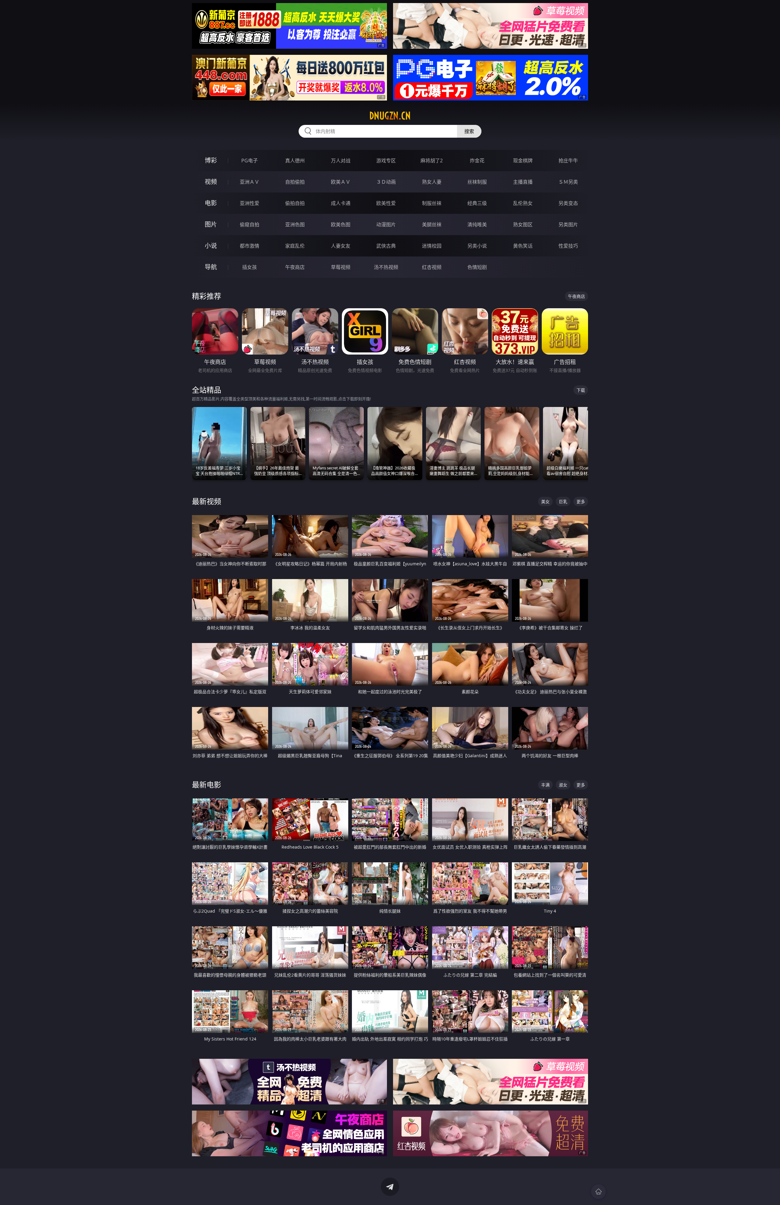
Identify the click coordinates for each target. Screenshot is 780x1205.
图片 (211, 224)
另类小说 (477, 245)
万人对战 (340, 160)
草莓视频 (340, 267)
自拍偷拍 (295, 181)
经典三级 (477, 203)
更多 (580, 501)
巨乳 (563, 501)
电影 (211, 203)
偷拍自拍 (295, 203)
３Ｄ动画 (386, 181)
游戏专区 (386, 160)
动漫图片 (386, 224)
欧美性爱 (386, 203)
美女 (545, 501)
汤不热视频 (386, 267)
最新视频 (206, 501)
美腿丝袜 (431, 224)
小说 (211, 246)
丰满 (545, 785)
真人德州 (295, 160)
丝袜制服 (477, 181)
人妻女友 (340, 245)
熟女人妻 (431, 181)
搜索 (469, 131)
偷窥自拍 (249, 224)
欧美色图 (340, 224)
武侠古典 (386, 245)
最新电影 (206, 784)
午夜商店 (295, 267)
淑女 (563, 785)
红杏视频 (431, 267)
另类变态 (568, 203)
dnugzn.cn (390, 116)
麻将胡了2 (431, 160)
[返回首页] (598, 1191)
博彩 (211, 160)
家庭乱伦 (295, 245)
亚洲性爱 (249, 203)
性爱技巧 (568, 245)
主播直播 (523, 181)
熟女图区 (523, 224)
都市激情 (249, 245)
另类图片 (568, 224)
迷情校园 (431, 245)
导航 (211, 267)
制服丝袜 (431, 203)
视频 (211, 182)
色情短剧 (477, 267)
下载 (580, 390)
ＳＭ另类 (568, 181)
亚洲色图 (295, 224)
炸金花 (477, 160)
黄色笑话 (523, 245)
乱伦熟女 (523, 203)
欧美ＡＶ (340, 181)
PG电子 (249, 160)
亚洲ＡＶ (249, 181)
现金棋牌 (523, 160)
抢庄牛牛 (568, 160)
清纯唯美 (477, 224)
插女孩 (249, 267)
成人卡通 (340, 203)
